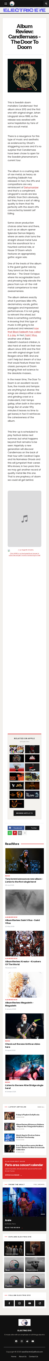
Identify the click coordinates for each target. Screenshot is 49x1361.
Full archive (39, 1184)
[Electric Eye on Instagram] (19, 1303)
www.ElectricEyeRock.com (32, 1352)
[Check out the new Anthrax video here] (24, 1026)
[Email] (20, 833)
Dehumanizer (31, 187)
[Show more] (25, 833)
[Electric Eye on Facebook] (9, 1303)
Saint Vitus (31, 335)
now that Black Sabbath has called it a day (24, 332)
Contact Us (33, 1356)
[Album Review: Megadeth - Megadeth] (24, 985)
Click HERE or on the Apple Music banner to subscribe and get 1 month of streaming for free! (24, 554)
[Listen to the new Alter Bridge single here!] (24, 1067)
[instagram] (22, 1341)
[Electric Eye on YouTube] (29, 1303)
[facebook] (16, 1341)
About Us (22, 1356)
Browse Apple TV (24, 813)
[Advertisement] (23, 650)
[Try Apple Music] (24, 550)
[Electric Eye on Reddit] (39, 1303)
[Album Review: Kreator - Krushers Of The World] (24, 943)
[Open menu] (5, 3)
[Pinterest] (15, 833)
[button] (46, 3)
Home (13, 1356)
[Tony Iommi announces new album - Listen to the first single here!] (24, 861)
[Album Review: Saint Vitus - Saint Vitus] (24, 902)
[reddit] (27, 1341)
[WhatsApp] (10, 833)
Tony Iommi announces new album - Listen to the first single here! (24, 880)
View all (40, 1107)
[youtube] (33, 1341)
